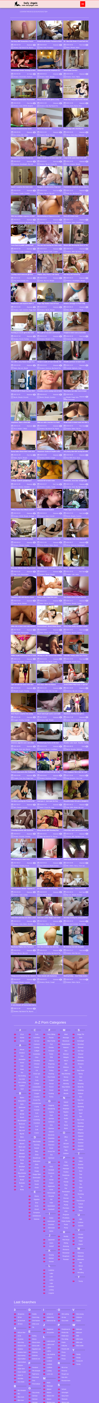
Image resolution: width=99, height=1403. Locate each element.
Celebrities (36, 1054)
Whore (80, 1266)
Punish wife (65, 1349)
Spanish (80, 1103)
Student (80, 1136)
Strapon (80, 1129)
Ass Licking (17, 135)
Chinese (36, 1064)
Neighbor (66, 1109)
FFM (51, 1057)
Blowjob (73, 47)
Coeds (50, 251)
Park (65, 1178)
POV (65, 1211)
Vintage (80, 1238)
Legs (51, 1283)
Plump (66, 1205)
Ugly (80, 1219)
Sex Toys (81, 1051)
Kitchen (51, 1258)
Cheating (26, 193)
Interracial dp (51, 1320)
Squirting (81, 1123)
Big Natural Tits (23, 47)
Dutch (37, 1187)
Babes (68, 47)
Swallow (80, 1143)
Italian (51, 1231)
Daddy (55, 661)
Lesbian (25, 895)
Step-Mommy (66, 1074)
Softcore (80, 1093)
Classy (76, 865)
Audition (22, 1086)
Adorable (68, 661)
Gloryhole (51, 1135)
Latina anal (50, 1344)
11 (32, 12)
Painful (66, 1165)
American (16, 164)
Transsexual (81, 1201)
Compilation (37, 1087)
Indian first (50, 1317)
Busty (78, 458)
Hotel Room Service (70, 70)
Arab (41, 47)
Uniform (80, 1222)
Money (66, 1077)
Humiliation (51, 1206)
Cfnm (36, 1057)
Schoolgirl (80, 1041)
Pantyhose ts (66, 1329)
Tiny (80, 1178)
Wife (80, 1269)
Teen (80, 1171)
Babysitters (22, 1101)
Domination (36, 1178)
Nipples (65, 1112)
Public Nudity (66, 1221)
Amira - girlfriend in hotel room (74, 568)
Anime (22, 1063)
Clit (37, 1070)
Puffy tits (64, 1346)
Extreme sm (36, 1359)
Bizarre (22, 1143)
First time (51, 1067)
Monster (66, 1080)
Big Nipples (21, 661)
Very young (80, 1314)
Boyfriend (48, 778)
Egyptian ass (36, 1349)
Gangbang (51, 1109)
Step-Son (81, 1100)
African (68, 135)
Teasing (80, 1168)
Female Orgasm (57, 222)
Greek (51, 1148)
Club (36, 1077)
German (51, 1118)
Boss (80, 106)
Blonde (48, 135)
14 (38, 12)
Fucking (26, 339)
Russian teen (66, 1380)
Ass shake (21, 1382)
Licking (51, 1290)
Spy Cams (80, 1120)
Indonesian (51, 1221)
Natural (66, 1105)
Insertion (51, 1224)
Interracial (51, 1228)
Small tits (81, 1087)
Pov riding (65, 1339)
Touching (81, 1194)
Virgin (81, 1241)
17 (44, 12)
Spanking (81, 1106)
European (36, 1212)
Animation (27, 487)
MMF (66, 1070)
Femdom (51, 1051)
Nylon (66, 1128)
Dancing (36, 1145)
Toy (80, 1197)
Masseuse (66, 1041)
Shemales (80, 1060)
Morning (66, 1083)
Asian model (22, 1372)
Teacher (80, 1164)
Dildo (15, 574)
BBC (22, 135)
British (77, 47)
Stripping (81, 1133)
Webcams (80, 1259)
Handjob (51, 1170)
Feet (51, 1044)
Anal (15, 280)
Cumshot (25, 310)
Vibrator (80, 1234)
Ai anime (20, 1339)
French (51, 1087)
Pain (65, 1162)
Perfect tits (65, 1332)
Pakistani (66, 1169)
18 (46, 12)
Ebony (37, 1196)
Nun (66, 1122)
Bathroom (81, 135)
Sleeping (81, 1083)
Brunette (25, 397)
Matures (66, 1047)
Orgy (65, 1150)
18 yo (67, 106)
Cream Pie (54, 164)
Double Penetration (69, 399)
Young (80, 1281)
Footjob (51, 1080)
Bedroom (22, 1124)
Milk (66, 1064)
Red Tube (57, 484)
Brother (20, 428)
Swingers (81, 1149)
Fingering (51, 1064)
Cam (36, 1034)
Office (66, 1137)
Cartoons (37, 1044)
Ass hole (54, 691)
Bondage (31, 516)
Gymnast (51, 1158)
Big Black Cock (79, 836)
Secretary (81, 1044)
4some (22, 1041)
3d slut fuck (21, 1320)
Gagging (51, 1105)
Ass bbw (20, 1378)
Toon (80, 1191)
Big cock (30, 164)
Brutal (22, 1180)
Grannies (51, 1145)
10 (30, 12)
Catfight (36, 1051)
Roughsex (66, 1256)
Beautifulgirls (23, 164)
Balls (47, 720)
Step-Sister (80, 1070)
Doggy (37, 1171)
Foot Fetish (51, 1077)
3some (16, 487)
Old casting (65, 1314)
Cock (36, 1080)
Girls (51, 1125)
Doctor (37, 1168)
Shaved (80, 1054)
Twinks (80, 1207)
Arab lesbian (22, 1362)
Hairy (51, 1166)
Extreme (36, 1219)
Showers (81, 1064)
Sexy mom (65, 1396)
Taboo (81, 1158)
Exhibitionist (27, 251)
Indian (51, 1218)
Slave (80, 1080)
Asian (73, 76)
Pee (66, 1188)
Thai (80, 1174)
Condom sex (36, 1090)
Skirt (80, 1077)
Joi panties (50, 1332)
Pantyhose (65, 1175)
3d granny (21, 1314)
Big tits (76, 106)
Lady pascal (51, 1341)
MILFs (66, 1060)
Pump (66, 1224)
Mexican (66, 1054)
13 (36, 12)
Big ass (31, 47)
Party (66, 1185)
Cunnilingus (54, 749)
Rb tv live (65, 1367)
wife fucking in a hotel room (20, 859)
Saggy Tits (80, 1034)
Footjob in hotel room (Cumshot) (75, 333)
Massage (66, 1038)
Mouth (66, 1090)
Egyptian (37, 1199)
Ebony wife (35, 1346)
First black (35, 1377)
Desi (24, 778)
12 (34, 12)
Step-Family (51, 1041)
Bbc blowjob (22, 1390)
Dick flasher (36, 1320)
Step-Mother (66, 1087)
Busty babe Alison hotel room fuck (23, 451)
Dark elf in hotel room (71, 216)
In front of (50, 1314)
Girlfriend (51, 1122)
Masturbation (25, 574)
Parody (66, 1182)
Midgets (66, 1057)
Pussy (66, 1228)
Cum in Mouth (79, 310)
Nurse (66, 1125)
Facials (53, 487)
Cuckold (68, 368)
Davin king (35, 1317)
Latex (51, 1273)
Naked (66, 1102)
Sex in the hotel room (44, 129)
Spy (80, 1116)
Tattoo (81, 1161)
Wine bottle (80, 1346)
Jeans (51, 1243)
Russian (66, 1259)
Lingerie (51, 1293)
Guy (51, 1155)
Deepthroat (36, 1158)
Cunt (77, 778)
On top (64, 1317)
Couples (55, 251)
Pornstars (66, 1208)
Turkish (80, 1204)
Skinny (80, 1074)
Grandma (52, 397)
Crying (37, 1106)
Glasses (51, 1132)
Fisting (51, 1070)
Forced (51, 1083)
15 (40, 12)
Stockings (80, 1126)
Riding (66, 1243)
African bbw (21, 1332)
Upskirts (80, 1226)
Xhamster (31, 45)
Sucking (80, 1139)
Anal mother (22, 1359)
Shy (80, 1067)
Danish (36, 1148)
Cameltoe (36, 1038)
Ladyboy (51, 1270)
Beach (46, 632)
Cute (20, 778)
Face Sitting (51, 1034)
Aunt (20, 310)
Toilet (80, 1187)
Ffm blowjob (36, 1371)
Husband (51, 1209)
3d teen (20, 1324)
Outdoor (66, 1153)
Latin (73, 574)
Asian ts (20, 1375)
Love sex (50, 1374)
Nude (66, 1115)
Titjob (80, 1181)
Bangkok (30, 106)
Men (65, 1051)
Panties (66, 1172)
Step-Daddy (37, 1141)
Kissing (51, 1255)
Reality (66, 1236)
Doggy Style (32, 310)
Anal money (21, 1355)
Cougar (36, 1093)
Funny (51, 1097)
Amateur (16, 47)
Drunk (37, 1184)
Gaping (51, 1112)
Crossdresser (36, 1103)
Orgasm (66, 1147)
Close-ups (49, 222)
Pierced (65, 1198)
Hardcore (29, 76)
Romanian (66, 1253)
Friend (51, 1090)
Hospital (51, 1196)
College (25, 428)
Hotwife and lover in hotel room (74, 362)
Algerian (16, 749)
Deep (37, 1155)
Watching (81, 1253)
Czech (73, 720)
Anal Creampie (21, 280)
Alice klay (21, 1342)
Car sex (36, 1041)
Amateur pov (22, 1346)
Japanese (51, 1240)
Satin (80, 1038)
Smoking (81, 1090)
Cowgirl (53, 458)
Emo (36, 1203)
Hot (51, 1199)
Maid (66, 1034)
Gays (51, 1115)
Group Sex (51, 1151)
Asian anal (21, 1369)
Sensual (80, 1047)
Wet (80, 1263)
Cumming (36, 1120)
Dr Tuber (31, 74)
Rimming (66, 1246)
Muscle (66, 1093)
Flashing (51, 1074)
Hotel (44, 47)
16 (42, 12)
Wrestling (81, 1272)
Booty (79, 661)
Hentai (51, 1180)
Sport (80, 1113)
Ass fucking (82, 924)
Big (77, 487)
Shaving (80, 1057)
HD (51, 1176)
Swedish (80, 1146)
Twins (80, 1210)
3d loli (20, 1317)
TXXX (85, 746)
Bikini (67, 310)
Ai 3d (19, 1336)
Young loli (79, 1361)
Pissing (66, 1201)
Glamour (51, 1128)
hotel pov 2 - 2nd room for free (47, 801)
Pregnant (66, 1215)
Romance (66, 1249)
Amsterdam (22, 76)
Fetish (51, 1054)
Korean (51, 1261)
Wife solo (79, 1342)
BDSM (25, 106)
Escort (21, 339)
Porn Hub (83, 45)
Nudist (66, 1118)
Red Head (66, 1240)
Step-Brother (22, 1173)
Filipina (78, 76)
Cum (36, 1113)
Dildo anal (35, 1324)
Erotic (37, 1206)
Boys (22, 1163)
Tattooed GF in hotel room (46, 481)
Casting (36, 1047)
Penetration (66, 1192)
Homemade (51, 1193)
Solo (80, 1097)
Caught (21, 193)
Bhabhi (76, 807)
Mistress (66, 1067)
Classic (36, 1067)
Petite (66, 1195)
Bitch (15, 807)
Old (66, 1140)
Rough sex (65, 1374)
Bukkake (22, 1183)
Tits (80, 1184)
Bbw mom (21, 1397)
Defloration (36, 1161)
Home (51, 1189)
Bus (22, 1186)
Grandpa (51, 1141)
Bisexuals (22, 1140)
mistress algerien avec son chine (22, 743)
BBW (73, 251)
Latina (77, 574)
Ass (71, 193)
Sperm (80, 1110)
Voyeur (80, 1244)
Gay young (35, 1392)
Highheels (75, 368)
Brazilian (74, 339)
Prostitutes (50, 47)
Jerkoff (51, 1246)
